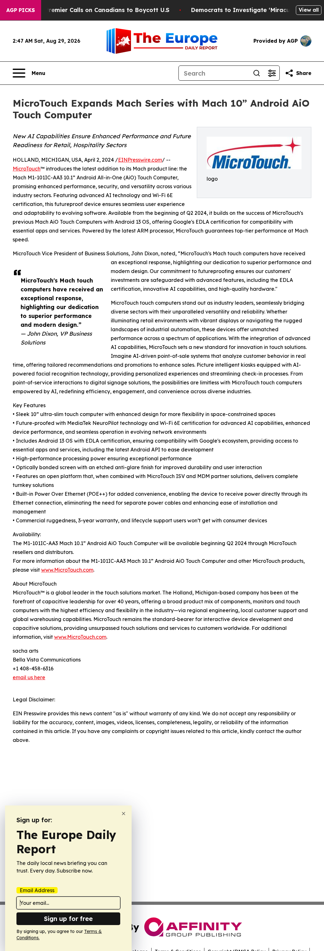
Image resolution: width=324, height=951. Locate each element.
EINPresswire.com (140, 160)
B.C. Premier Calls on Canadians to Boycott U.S (101, 10)
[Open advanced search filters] (271, 73)
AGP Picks (20, 10)
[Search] (256, 73)
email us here (29, 677)
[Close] (124, 814)
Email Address (37, 890)
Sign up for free (68, 919)
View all (309, 10)
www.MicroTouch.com (67, 570)
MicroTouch (26, 168)
